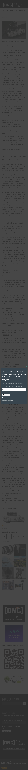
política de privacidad (16, 399)
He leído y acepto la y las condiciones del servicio (12, 399)
